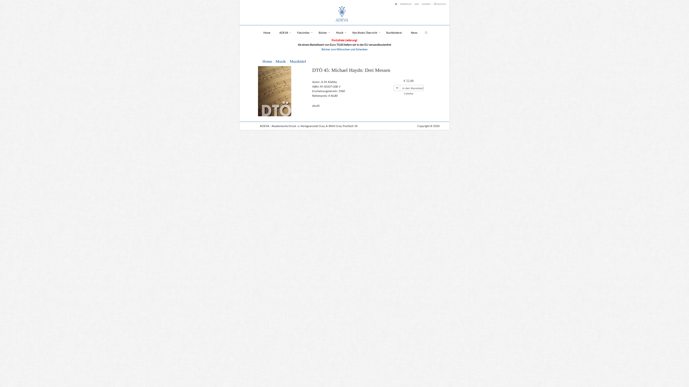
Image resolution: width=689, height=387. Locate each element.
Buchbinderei (394, 32)
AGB (417, 4)
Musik (339, 32)
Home (266, 32)
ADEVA (283, 32)
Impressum (405, 4)
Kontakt (426, 4)
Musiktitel (298, 61)
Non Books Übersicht (364, 32)
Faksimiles (303, 32)
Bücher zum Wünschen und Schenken (345, 49)
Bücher (323, 32)
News (414, 32)
